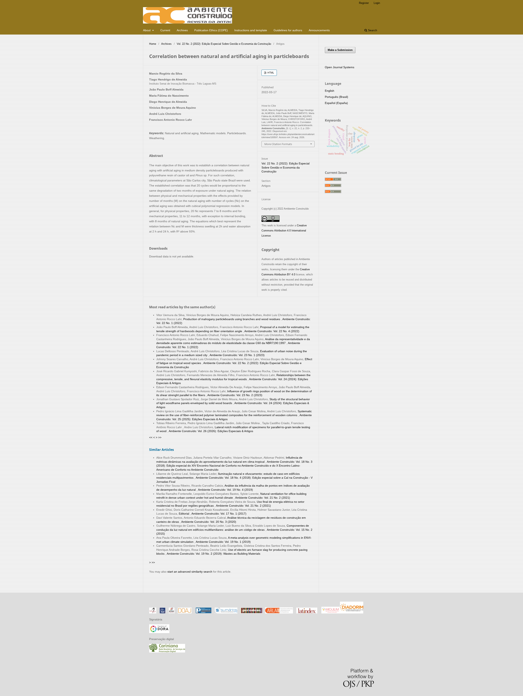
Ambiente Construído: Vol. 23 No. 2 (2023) (234, 395)
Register (364, 2)
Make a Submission (340, 49)
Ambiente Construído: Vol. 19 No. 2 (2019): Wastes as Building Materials (213, 553)
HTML (270, 72)
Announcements (319, 30)
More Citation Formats (278, 144)
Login (377, 2)
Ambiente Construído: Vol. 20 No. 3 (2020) (208, 521)
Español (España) (336, 103)
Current (165, 30)
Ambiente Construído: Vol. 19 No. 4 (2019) (225, 489)
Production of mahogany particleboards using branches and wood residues (232, 319)
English (329, 90)
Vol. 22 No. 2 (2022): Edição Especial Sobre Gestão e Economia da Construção (224, 43)
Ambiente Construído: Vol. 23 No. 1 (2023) (237, 355)
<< (150, 437)
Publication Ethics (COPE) (211, 30)
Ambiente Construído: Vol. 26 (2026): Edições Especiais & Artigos (211, 431)
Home (152, 43)
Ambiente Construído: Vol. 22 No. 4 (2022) (271, 331)
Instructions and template (250, 30)
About (147, 30)
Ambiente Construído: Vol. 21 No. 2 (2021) (262, 497)
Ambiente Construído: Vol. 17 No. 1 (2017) (218, 513)
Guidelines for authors (288, 30)
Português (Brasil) (336, 96)
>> (159, 437)
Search (372, 30)
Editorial (184, 513)
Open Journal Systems (339, 67)
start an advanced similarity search (189, 571)
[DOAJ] (185, 612)
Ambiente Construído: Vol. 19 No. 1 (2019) (223, 541)
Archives (182, 30)
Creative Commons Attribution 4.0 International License (284, 230)
